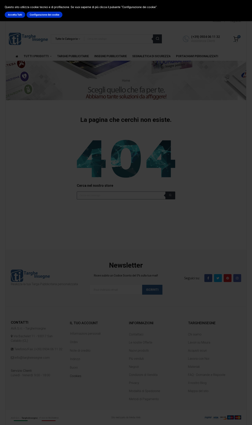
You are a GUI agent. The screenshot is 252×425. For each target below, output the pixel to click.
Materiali (194, 367)
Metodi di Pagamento (144, 399)
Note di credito (80, 350)
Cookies (75, 376)
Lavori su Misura (199, 342)
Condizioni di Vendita (143, 375)
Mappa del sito (198, 391)
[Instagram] (237, 278)
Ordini (74, 342)
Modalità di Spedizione (144, 391)
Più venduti (136, 359)
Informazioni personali (85, 333)
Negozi (134, 367)
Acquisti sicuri (197, 350)
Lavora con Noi (198, 359)
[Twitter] (218, 278)
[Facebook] (208, 278)
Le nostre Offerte (140, 342)
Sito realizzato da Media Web (126, 417)
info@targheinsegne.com (32, 358)
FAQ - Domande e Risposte (206, 375)
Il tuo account (84, 323)
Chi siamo (195, 334)
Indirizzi (75, 359)
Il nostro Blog (197, 383)
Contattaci (136, 334)
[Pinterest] (228, 278)
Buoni (74, 367)
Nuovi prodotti (139, 350)
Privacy (134, 383)
